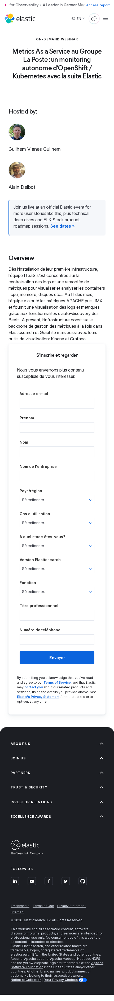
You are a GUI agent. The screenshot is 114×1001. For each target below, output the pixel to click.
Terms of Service (57, 682)
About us (20, 744)
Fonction (28, 582)
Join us (18, 758)
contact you (33, 687)
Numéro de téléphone (40, 630)
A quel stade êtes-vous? (42, 536)
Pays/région (31, 490)
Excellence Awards (31, 817)
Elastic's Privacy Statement (38, 697)
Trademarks (20, 906)
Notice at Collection (26, 980)
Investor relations (31, 802)
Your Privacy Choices (61, 980)
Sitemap (17, 912)
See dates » (62, 226)
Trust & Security (29, 787)
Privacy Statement (71, 906)
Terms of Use (43, 906)
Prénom (27, 418)
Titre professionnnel (39, 605)
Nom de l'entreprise (38, 466)
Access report (98, 5)
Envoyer (57, 657)
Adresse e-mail (34, 393)
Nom (24, 442)
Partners (20, 773)
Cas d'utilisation (35, 513)
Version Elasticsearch (40, 559)
